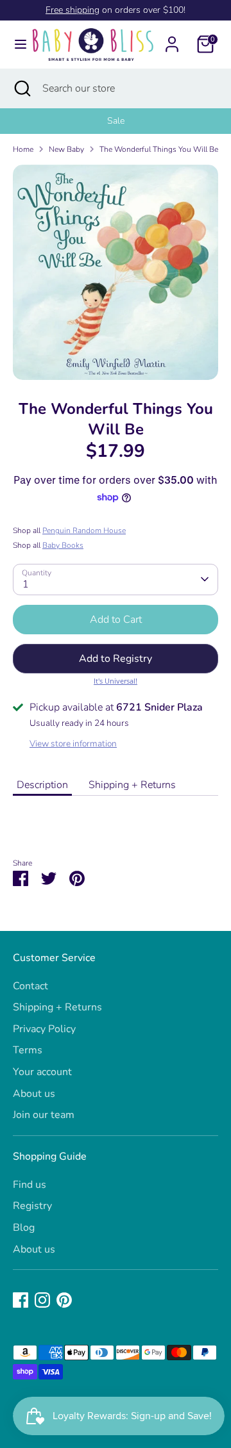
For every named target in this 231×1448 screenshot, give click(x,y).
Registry (32, 1206)
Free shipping (72, 10)
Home (23, 149)
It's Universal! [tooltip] (115, 681)
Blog (24, 1228)
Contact (30, 986)
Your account (42, 1072)
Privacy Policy (44, 1029)
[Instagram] (42, 1300)
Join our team (43, 1115)
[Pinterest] (64, 1300)
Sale (115, 121)
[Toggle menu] (15, 44)
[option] (115, 121)
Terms (27, 1050)
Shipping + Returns (132, 785)
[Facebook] (20, 1300)
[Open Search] (21, 88)
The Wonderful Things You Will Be (158, 149)
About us (34, 1094)
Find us (29, 1185)
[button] (115, 658)
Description (42, 785)
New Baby (66, 149)
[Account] (172, 39)
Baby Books (62, 545)
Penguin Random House (84, 530)
